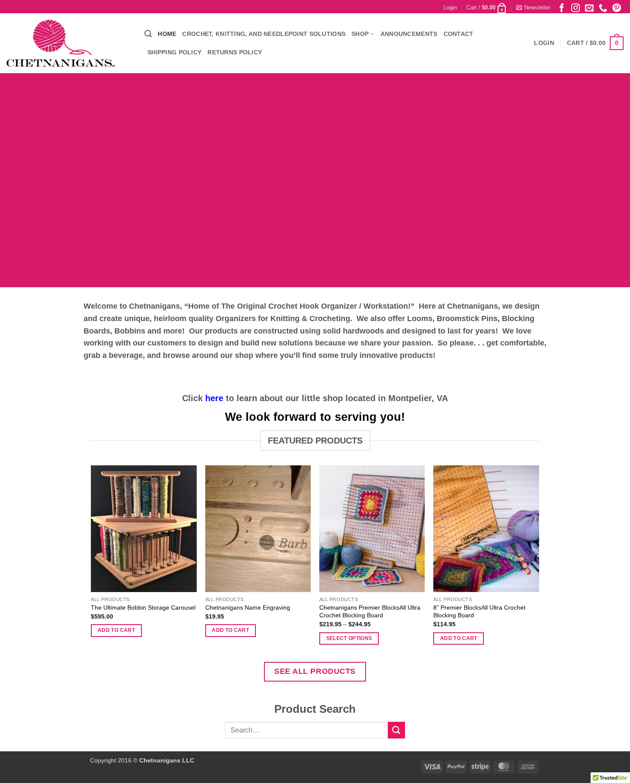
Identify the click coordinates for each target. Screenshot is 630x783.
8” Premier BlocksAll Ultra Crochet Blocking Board (479, 611)
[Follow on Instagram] (575, 7)
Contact (459, 33)
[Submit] (396, 730)
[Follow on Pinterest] (616, 7)
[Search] (148, 34)
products (416, 355)
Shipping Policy (174, 52)
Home (167, 33)
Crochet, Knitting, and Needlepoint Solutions (263, 33)
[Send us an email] (589, 7)
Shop (360, 33)
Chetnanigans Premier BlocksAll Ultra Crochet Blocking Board (369, 611)
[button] (450, 7)
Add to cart (116, 630)
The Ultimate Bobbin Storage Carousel (143, 607)
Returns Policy (234, 52)
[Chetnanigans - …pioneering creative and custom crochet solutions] (69, 43)
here (214, 398)
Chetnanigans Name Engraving (247, 607)
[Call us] (603, 7)
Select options (349, 638)
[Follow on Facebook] (562, 7)
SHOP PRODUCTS (211, 229)
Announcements (409, 33)
